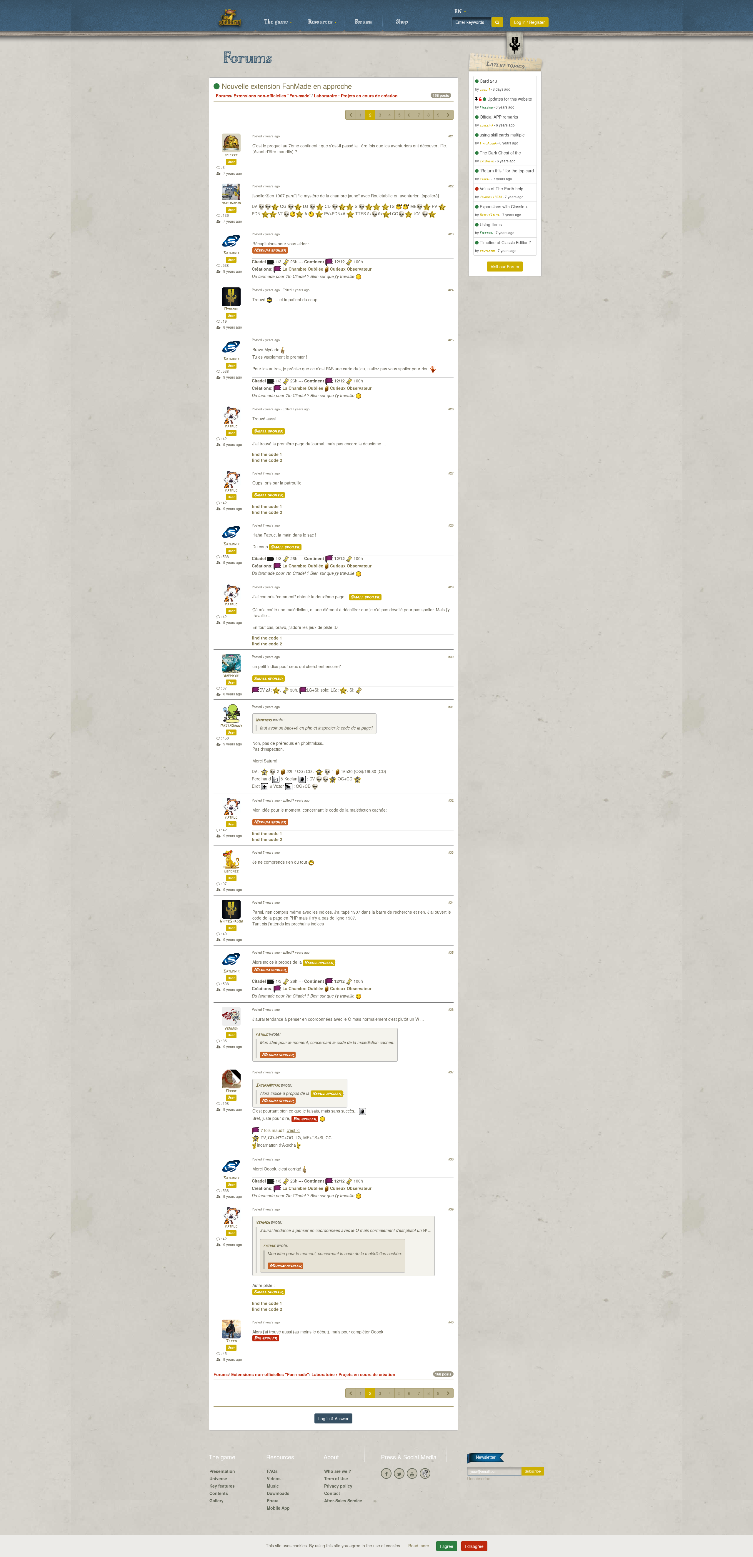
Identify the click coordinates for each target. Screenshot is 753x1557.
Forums (363, 22)
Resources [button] (321, 22)
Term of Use (336, 1478)
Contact (332, 1493)
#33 (451, 852)
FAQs (272, 1471)
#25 (451, 339)
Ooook (231, 1091)
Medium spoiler (270, 250)
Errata (273, 1500)
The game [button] (276, 22)
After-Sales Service (343, 1500)
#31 (451, 706)
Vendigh (231, 1028)
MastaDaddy (231, 726)
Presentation (222, 1471)
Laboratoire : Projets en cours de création (356, 96)
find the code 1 (267, 454)
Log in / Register (529, 22)
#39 (451, 1209)
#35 (451, 952)
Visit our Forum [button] (505, 266)
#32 (451, 800)
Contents (218, 1493)
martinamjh (231, 203)
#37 (451, 1072)
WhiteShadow (231, 921)
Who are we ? (337, 1471)
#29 (451, 587)
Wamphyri (231, 676)
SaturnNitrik (268, 1085)
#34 (451, 902)
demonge (231, 871)
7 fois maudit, (280, 1130)
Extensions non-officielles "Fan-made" (272, 96)
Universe (218, 1478)
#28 (451, 525)
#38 (451, 1159)
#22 (451, 186)
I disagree (474, 1546)
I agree (446, 1546)
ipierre (231, 155)
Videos (274, 1478)
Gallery (216, 1500)
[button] (460, 11)
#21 (451, 136)
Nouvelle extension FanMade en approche (286, 86)
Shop (402, 22)
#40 (451, 1322)
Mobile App (278, 1508)
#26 (451, 409)
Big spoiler (305, 1119)
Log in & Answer (333, 1418)
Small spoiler (268, 431)
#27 (451, 473)
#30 (451, 656)
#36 (451, 1009)
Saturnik (231, 253)
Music (273, 1486)
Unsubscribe (478, 1478)
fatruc (231, 426)
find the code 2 (267, 460)
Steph (231, 1341)
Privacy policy (338, 1486)
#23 (451, 234)
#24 (451, 289)
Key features (222, 1486)
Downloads (278, 1493)
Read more (419, 1545)
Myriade (231, 309)
